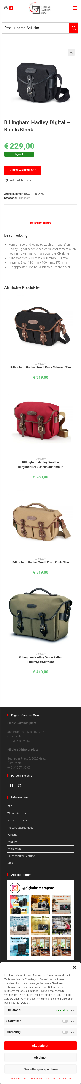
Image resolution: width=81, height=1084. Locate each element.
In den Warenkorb (23, 170)
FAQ (10, 806)
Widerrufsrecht (16, 813)
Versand (12, 834)
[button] (74, 967)
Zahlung (12, 841)
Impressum (65, 1078)
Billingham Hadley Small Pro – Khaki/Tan (40, 562)
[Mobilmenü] (75, 8)
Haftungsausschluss (20, 827)
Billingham (23, 197)
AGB (10, 863)
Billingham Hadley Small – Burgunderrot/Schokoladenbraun (40, 465)
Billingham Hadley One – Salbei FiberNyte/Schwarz (40, 660)
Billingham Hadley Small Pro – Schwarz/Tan (40, 367)
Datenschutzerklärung (43, 1078)
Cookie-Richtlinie (19, 1078)
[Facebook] (11, 785)
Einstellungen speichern (40, 1069)
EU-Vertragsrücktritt (19, 820)
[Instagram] (19, 785)
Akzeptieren (40, 1046)
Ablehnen (40, 1057)
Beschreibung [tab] (40, 223)
